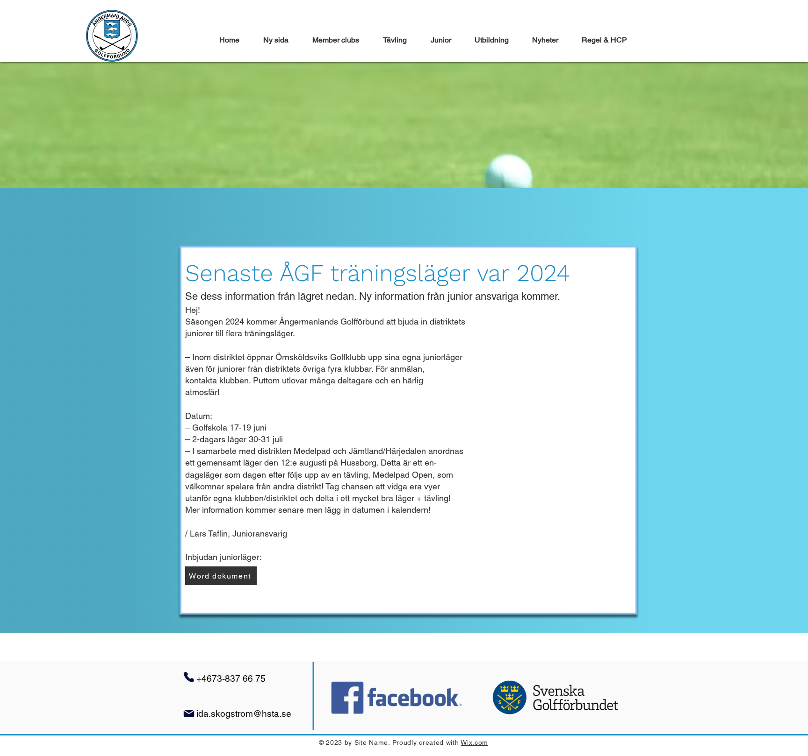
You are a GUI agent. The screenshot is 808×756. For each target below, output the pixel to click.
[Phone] (188, 677)
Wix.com (474, 742)
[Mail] (188, 713)
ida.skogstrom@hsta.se (243, 713)
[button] (389, 36)
